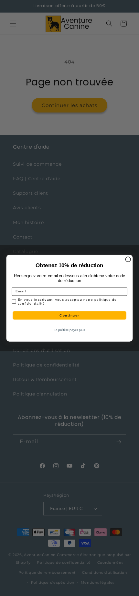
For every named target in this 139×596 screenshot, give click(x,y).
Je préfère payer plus (69, 330)
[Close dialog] (128, 259)
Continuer (69, 315)
